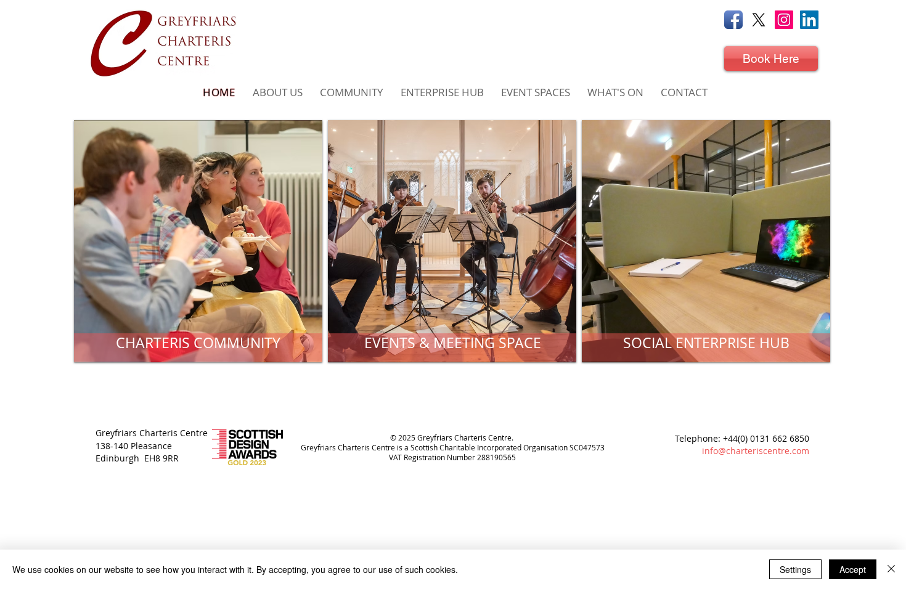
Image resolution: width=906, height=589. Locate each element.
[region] (198, 241)
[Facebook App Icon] (733, 19)
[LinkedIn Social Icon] (809, 19)
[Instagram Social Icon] (784, 19)
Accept (852, 569)
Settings (795, 569)
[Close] (891, 569)
